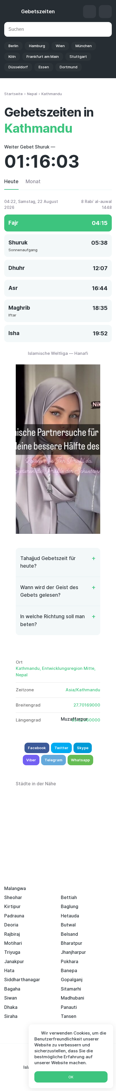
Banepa (69, 970)
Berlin (13, 45)
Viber (31, 760)
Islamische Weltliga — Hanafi (58, 353)
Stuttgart (78, 56)
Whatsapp (80, 760)
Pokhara (69, 961)
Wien (60, 45)
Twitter (61, 747)
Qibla (89, 11)
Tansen (68, 1016)
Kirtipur (12, 906)
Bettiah (69, 897)
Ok (70, 1077)
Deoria (11, 925)
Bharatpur (71, 943)
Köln (12, 56)
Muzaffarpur (74, 719)
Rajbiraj (12, 934)
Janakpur (14, 961)
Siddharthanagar (22, 979)
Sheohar (13, 897)
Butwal (68, 925)
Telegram (53, 760)
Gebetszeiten (38, 11)
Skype (82, 747)
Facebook (37, 747)
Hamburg (37, 45)
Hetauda (70, 916)
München (83, 45)
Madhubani (72, 998)
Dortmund (68, 67)
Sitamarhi (71, 989)
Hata (9, 970)
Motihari (13, 943)
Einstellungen (105, 11)
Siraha (10, 1016)
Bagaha (12, 989)
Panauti (69, 1007)
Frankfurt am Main (42, 56)
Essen (44, 67)
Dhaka (10, 1007)
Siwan (10, 998)
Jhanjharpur (73, 952)
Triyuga (12, 952)
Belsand (69, 934)
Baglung (69, 906)
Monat (33, 181)
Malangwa (15, 888)
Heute (11, 181)
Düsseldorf (18, 67)
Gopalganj (71, 979)
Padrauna (14, 916)
